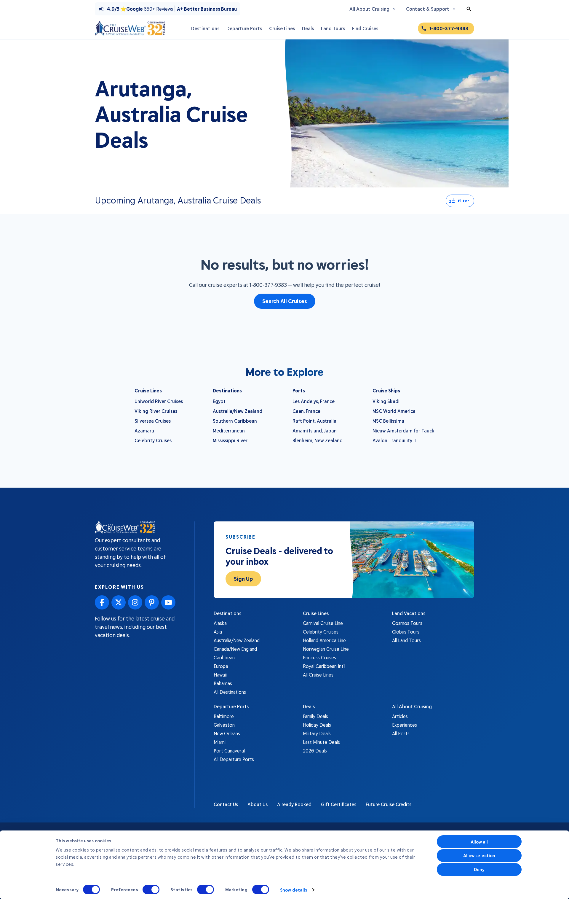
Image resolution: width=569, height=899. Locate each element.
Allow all (479, 841)
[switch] (151, 889)
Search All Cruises (284, 301)
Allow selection (479, 855)
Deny (479, 869)
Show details (293, 890)
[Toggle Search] (468, 9)
